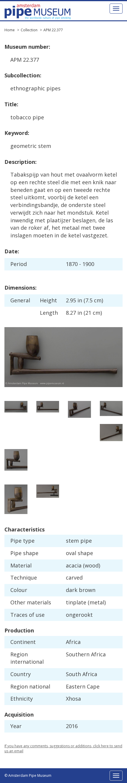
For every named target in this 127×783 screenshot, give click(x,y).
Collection (29, 29)
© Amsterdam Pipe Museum (27, 775)
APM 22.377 (53, 29)
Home (9, 29)
